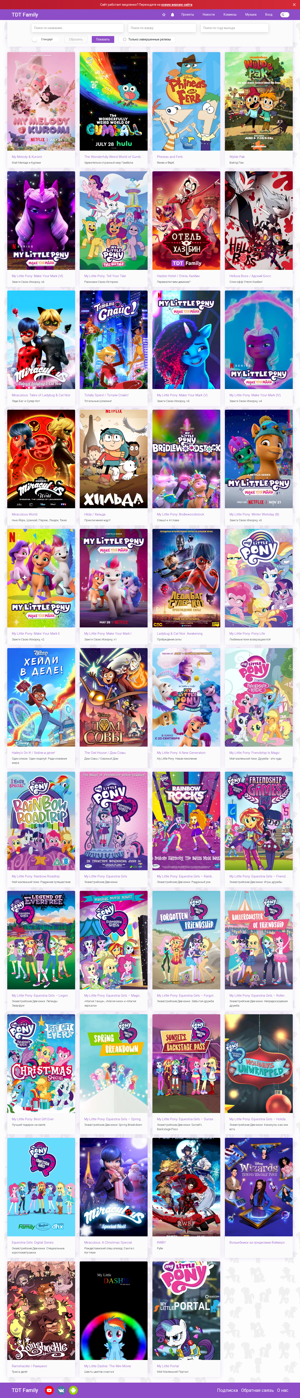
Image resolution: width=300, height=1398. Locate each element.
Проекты (187, 14)
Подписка (227, 1390)
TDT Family (25, 15)
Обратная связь (257, 1390)
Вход (269, 14)
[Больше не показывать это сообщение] (294, 5)
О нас (282, 1390)
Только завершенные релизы (149, 39)
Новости (209, 14)
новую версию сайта (176, 4)
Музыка (251, 14)
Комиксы (230, 14)
